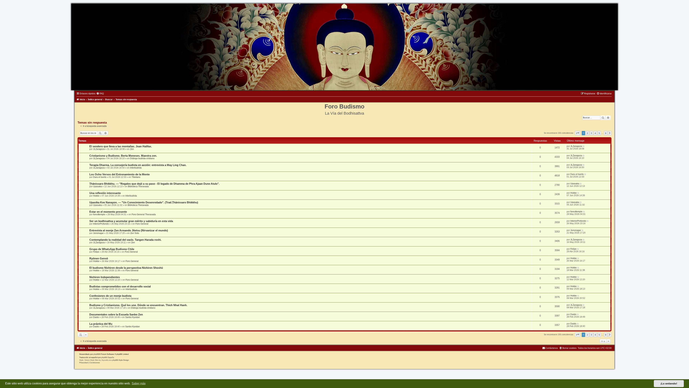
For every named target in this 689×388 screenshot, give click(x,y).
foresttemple (99, 214)
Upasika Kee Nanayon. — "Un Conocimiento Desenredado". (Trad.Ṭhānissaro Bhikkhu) (143, 202)
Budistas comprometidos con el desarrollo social (120, 286)
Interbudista (136, 168)
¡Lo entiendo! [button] (668, 383)
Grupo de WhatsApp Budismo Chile (111, 249)
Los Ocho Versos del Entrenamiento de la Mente (119, 174)
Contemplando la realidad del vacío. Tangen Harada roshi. (125, 239)
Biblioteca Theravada (138, 186)
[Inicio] (344, 47)
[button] (577, 133)
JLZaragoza (99, 149)
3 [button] (591, 133)
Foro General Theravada (144, 214)
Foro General (141, 224)
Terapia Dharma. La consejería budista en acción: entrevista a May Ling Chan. (137, 165)
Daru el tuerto (99, 177)
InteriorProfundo (101, 224)
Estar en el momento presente (108, 211)
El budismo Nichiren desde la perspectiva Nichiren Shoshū (126, 267)
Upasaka (97, 186)
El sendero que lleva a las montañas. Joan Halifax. (120, 146)
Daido (96, 317)
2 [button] (587, 133)
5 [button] (599, 133)
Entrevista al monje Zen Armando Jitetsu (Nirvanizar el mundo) (128, 230)
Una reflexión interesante (105, 193)
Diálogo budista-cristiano (142, 158)
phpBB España (107, 357)
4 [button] (595, 133)
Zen (132, 149)
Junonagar (98, 233)
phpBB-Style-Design (120, 360)
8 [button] (605, 133)
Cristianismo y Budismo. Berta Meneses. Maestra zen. (123, 155)
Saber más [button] (139, 383)
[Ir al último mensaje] (584, 146)
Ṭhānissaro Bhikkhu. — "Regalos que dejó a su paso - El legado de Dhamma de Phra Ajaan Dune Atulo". (154, 183)
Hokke (96, 196)
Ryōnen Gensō (98, 258)
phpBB (96, 354)
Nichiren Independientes (104, 277)
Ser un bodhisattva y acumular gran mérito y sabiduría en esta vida (131, 221)
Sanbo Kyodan (132, 317)
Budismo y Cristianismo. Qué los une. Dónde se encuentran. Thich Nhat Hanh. (138, 305)
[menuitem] (100, 93)
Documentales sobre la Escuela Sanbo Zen (116, 314)
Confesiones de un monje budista (110, 295)
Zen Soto (134, 233)
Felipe (96, 252)
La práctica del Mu (100, 323)
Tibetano (136, 177)
